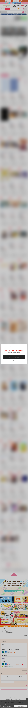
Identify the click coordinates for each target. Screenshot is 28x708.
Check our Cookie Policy (7, 706)
